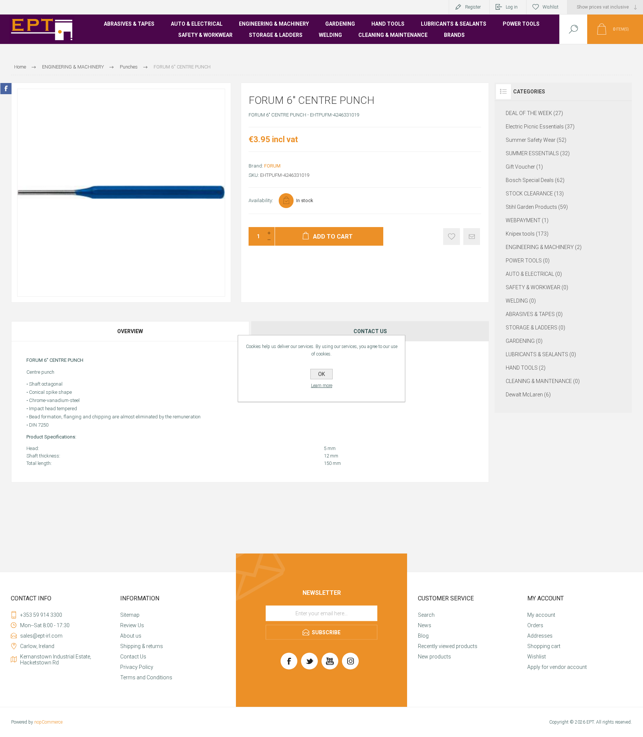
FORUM (272, 166)
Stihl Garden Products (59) (537, 207)
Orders (535, 625)
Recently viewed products (447, 646)
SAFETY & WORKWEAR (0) (537, 287)
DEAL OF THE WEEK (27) (534, 113)
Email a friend (471, 236)
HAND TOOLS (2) (526, 368)
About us (130, 636)
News (424, 625)
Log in (512, 7)
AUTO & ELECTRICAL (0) (534, 274)
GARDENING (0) (524, 341)
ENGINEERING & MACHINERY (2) (544, 247)
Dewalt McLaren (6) (528, 395)
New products (434, 657)
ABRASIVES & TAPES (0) (534, 314)
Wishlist (536, 657)
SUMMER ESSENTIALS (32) (538, 153)
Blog (423, 636)
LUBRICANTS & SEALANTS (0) (541, 354)
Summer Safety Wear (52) (536, 140)
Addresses (540, 636)
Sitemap (130, 615)
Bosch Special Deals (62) (535, 180)
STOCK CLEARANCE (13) (535, 194)
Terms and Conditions (146, 677)
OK (321, 374)
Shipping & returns (141, 646)
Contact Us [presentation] (370, 331)
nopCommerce (48, 722)
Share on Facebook (6, 88)
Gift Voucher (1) (524, 167)
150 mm (332, 463)
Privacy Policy (136, 667)
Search (426, 615)
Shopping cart (543, 646)
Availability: (261, 200)
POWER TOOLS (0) (528, 261)
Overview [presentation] (130, 331)
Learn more (321, 385)
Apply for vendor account (557, 667)
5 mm (330, 448)
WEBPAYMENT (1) (527, 220)
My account (541, 615)
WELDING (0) (521, 301)
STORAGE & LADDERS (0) (535, 328)
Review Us (132, 625)
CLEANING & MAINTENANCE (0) (543, 381)
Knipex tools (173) (527, 234)
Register (473, 7)
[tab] (130, 331)
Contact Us (133, 657)
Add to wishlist (451, 236)
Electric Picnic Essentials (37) (540, 127)
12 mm (331, 456)
